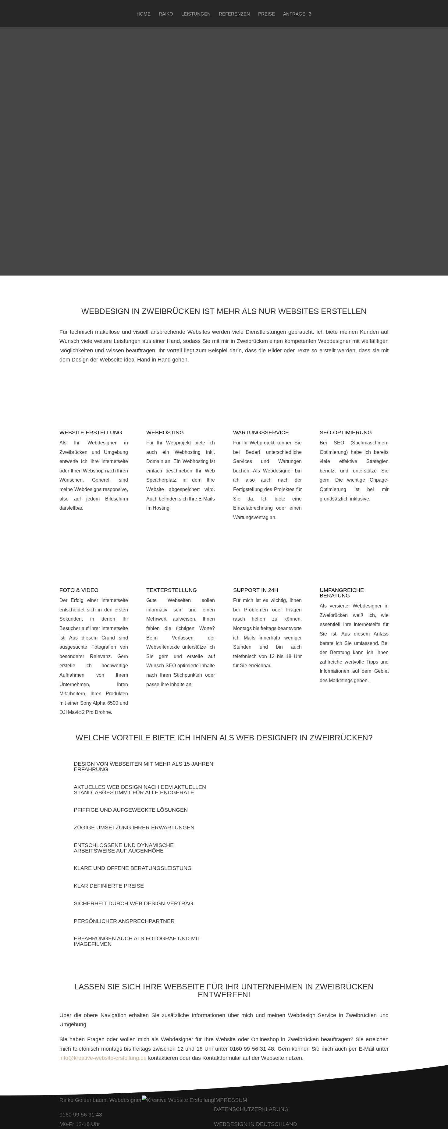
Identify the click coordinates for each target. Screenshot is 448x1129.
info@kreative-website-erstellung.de (103, 1058)
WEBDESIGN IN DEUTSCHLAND (255, 1124)
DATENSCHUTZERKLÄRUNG (251, 1109)
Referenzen (234, 14)
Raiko (166, 14)
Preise (266, 14)
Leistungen (196, 14)
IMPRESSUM (230, 1100)
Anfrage (294, 14)
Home (144, 14)
